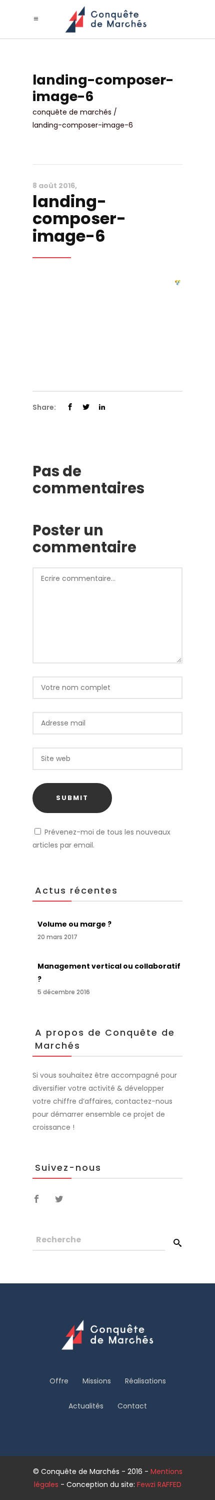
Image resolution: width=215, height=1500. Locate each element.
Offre (59, 1381)
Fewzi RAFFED (159, 1484)
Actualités (86, 1406)
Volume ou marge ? (75, 924)
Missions (96, 1381)
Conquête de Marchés (72, 112)
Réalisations (145, 1381)
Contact (132, 1406)
